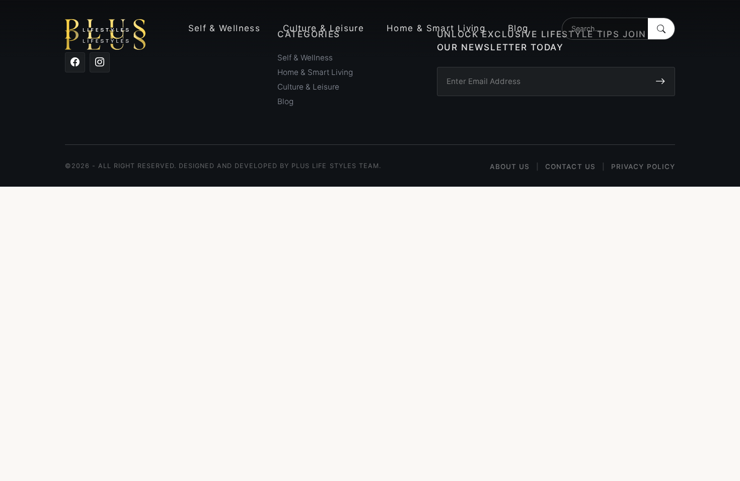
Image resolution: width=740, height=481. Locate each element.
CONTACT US (570, 167)
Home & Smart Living (436, 28)
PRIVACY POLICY (643, 167)
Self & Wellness (224, 28)
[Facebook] (75, 62)
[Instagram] (100, 62)
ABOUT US (510, 167)
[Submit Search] (661, 28)
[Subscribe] (660, 81)
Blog (518, 28)
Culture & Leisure (323, 28)
